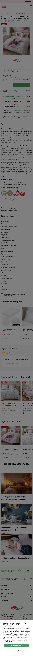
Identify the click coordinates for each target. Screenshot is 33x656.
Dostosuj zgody (16, 650)
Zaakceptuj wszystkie (16, 645)
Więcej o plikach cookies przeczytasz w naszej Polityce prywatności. (15, 640)
